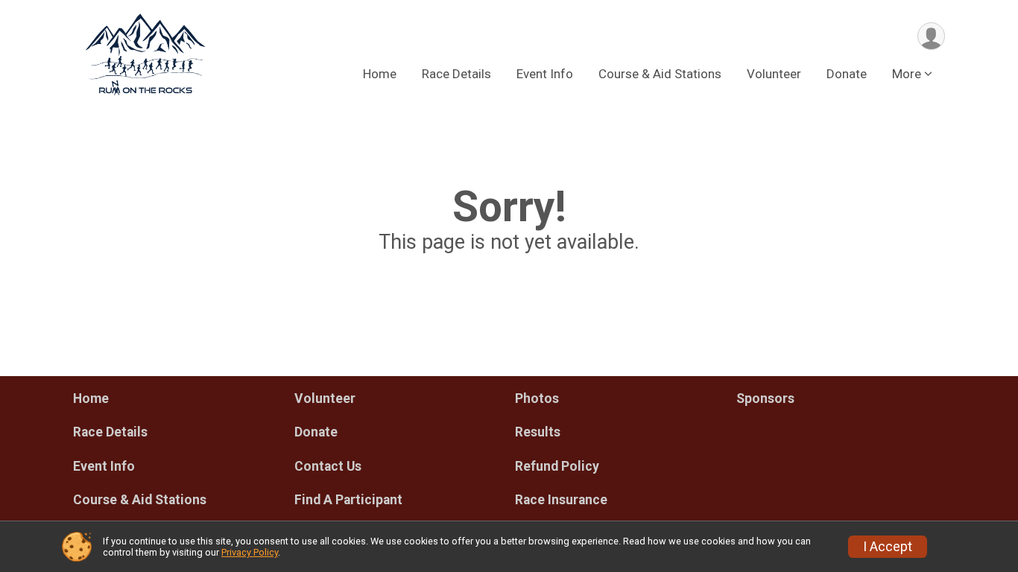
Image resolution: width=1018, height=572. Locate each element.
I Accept (887, 546)
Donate (846, 73)
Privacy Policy (249, 552)
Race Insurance (561, 499)
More (906, 73)
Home (379, 73)
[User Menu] (931, 36)
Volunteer (774, 73)
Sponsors (765, 398)
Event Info (544, 73)
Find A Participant (348, 499)
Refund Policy (557, 466)
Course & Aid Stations (659, 73)
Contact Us (327, 466)
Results (537, 432)
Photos (537, 398)
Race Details (456, 73)
